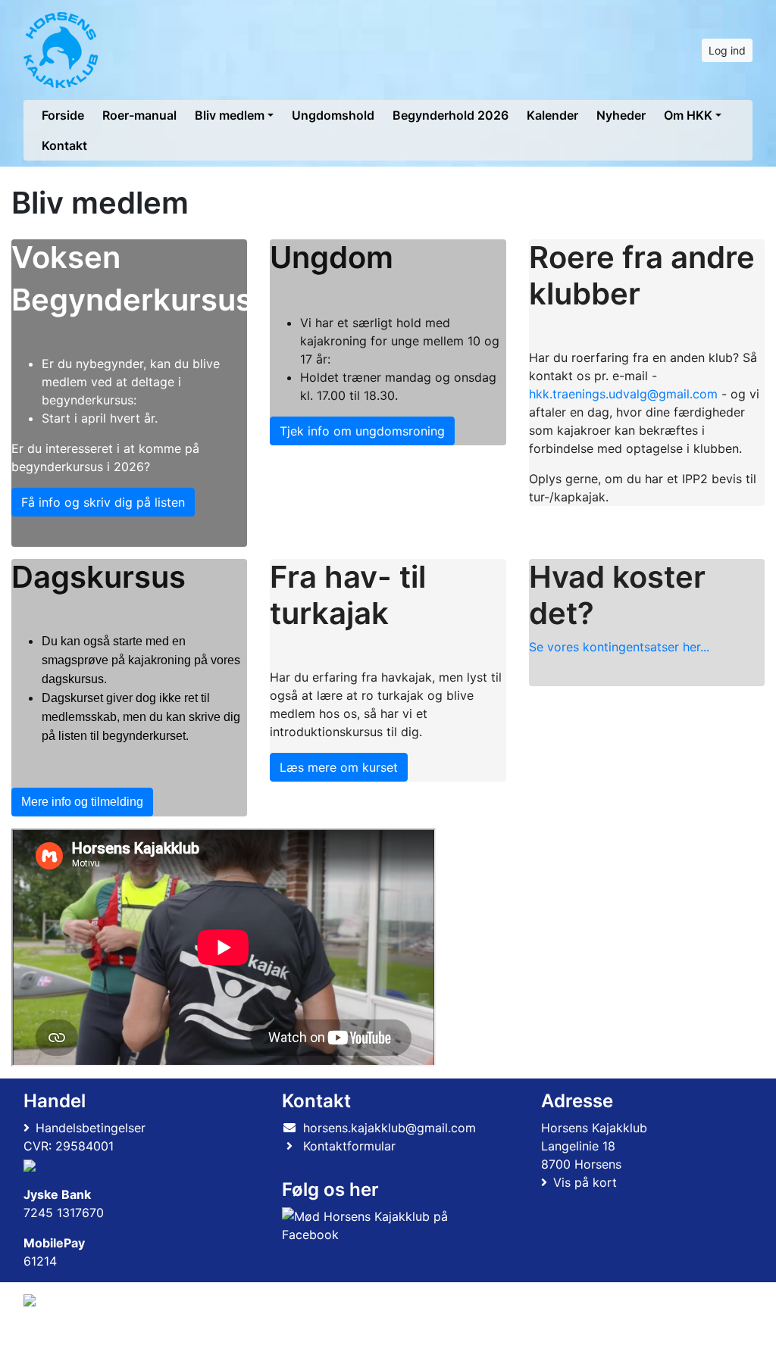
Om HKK (688, 115)
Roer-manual (139, 115)
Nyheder (621, 115)
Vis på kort (585, 1182)
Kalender (552, 115)
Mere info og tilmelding (82, 801)
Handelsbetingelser (91, 1127)
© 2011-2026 (54, 1341)
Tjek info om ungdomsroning (362, 431)
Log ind (727, 50)
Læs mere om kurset (339, 767)
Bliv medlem (229, 115)
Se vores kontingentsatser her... (619, 646)
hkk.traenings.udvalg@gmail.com (623, 393)
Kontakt (64, 145)
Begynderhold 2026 (450, 115)
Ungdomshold (333, 115)
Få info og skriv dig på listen (103, 502)
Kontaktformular (349, 1145)
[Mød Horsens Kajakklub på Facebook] (384, 1225)
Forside (63, 115)
